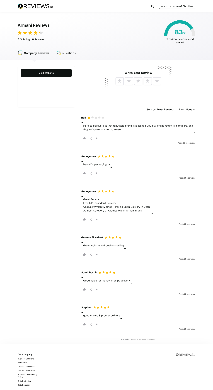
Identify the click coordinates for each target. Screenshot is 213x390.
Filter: (185, 109)
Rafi (83, 117)
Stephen (86, 307)
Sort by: (160, 109)
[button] (153, 6)
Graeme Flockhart (92, 237)
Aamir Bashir (89, 272)
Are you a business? (177, 6)
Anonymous (88, 156)
